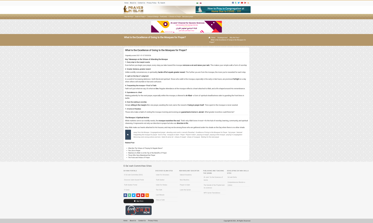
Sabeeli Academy (186, 175)
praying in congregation (234, 135)
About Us (133, 3)
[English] (200, 3)
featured (239, 132)
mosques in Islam (173, 135)
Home (126, 3)
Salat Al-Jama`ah (167, 137)
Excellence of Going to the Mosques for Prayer (211, 132)
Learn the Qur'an (185, 190)
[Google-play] (245, 2)
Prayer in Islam (185, 185)
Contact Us (141, 3)
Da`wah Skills (232, 177)
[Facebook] (233, 2)
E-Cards (126, 190)
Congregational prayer (157, 132)
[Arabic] (197, 3)
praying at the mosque (217, 135)
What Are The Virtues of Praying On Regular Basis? (145, 148)
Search (162, 3)
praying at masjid (203, 135)
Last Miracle (160, 195)
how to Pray (162, 135)
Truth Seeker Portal (130, 185)
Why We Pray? (128, 16)
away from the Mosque (141, 132)
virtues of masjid (180, 137)
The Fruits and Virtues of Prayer (139, 157)
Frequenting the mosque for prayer (145, 135)
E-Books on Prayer (175, 16)
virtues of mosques (193, 137)
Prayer (182, 135)
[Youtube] (242, 2)
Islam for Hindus (161, 185)
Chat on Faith (160, 200)
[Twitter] (239, 2)
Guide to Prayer (140, 16)
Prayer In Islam (191, 135)
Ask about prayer (187, 16)
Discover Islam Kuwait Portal (134, 180)
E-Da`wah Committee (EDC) (133, 175)
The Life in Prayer (134, 150)
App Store (139, 201)
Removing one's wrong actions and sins (146, 137)
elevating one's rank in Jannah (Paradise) (180, 132)
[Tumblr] (236, 2)
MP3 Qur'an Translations (212, 193)
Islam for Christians (162, 175)
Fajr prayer (231, 132)
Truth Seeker (160, 180)
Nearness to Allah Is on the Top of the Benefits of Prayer (147, 153)
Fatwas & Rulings (153, 16)
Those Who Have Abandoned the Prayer (141, 155)
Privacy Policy (151, 3)
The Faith (159, 190)
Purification (163, 16)
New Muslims (184, 180)
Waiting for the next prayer (210, 137)
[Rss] (248, 2)
